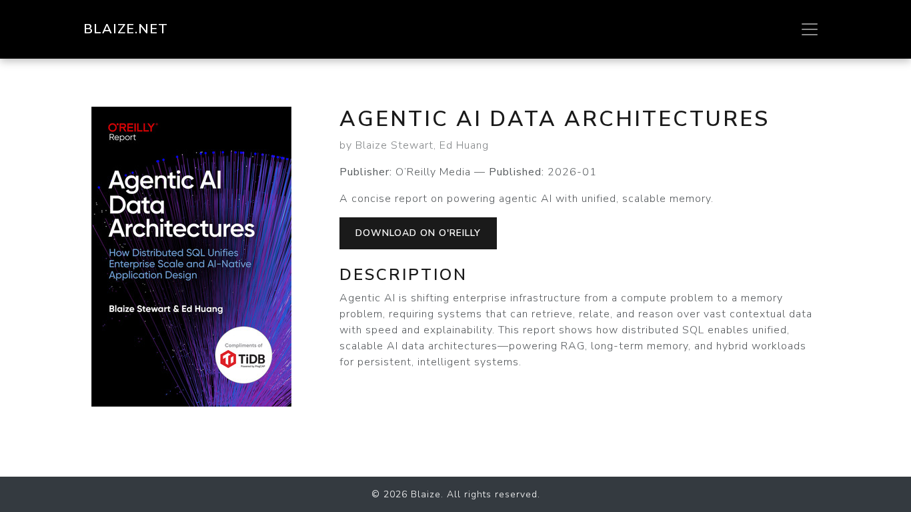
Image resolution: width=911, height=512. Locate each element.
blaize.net (125, 29)
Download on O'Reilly (418, 233)
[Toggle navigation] (810, 29)
